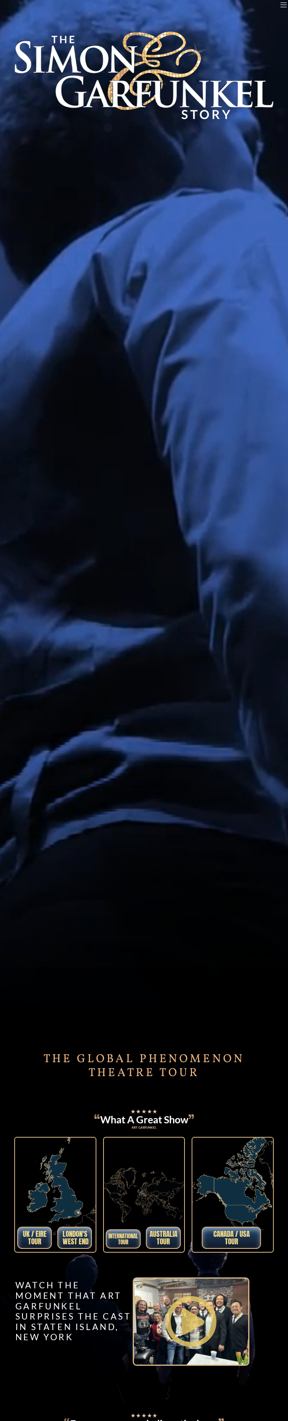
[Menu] (283, 5)
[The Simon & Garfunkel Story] (43, 17)
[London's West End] (78, 1213)
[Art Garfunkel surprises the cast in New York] (191, 1321)
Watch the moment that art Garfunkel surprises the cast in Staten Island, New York (73, 1311)
